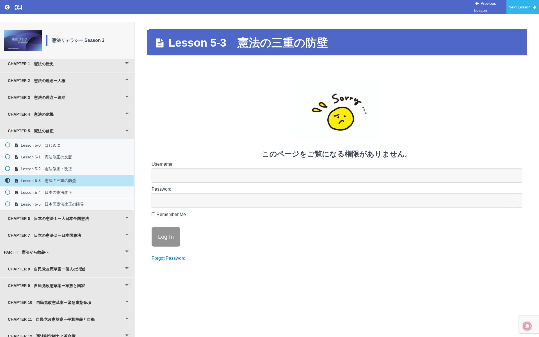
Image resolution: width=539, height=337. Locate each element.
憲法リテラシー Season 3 (78, 40)
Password (162, 189)
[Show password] (512, 200)
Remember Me (170, 214)
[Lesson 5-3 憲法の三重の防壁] (23, 40)
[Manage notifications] (527, 326)
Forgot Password (169, 258)
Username (162, 164)
